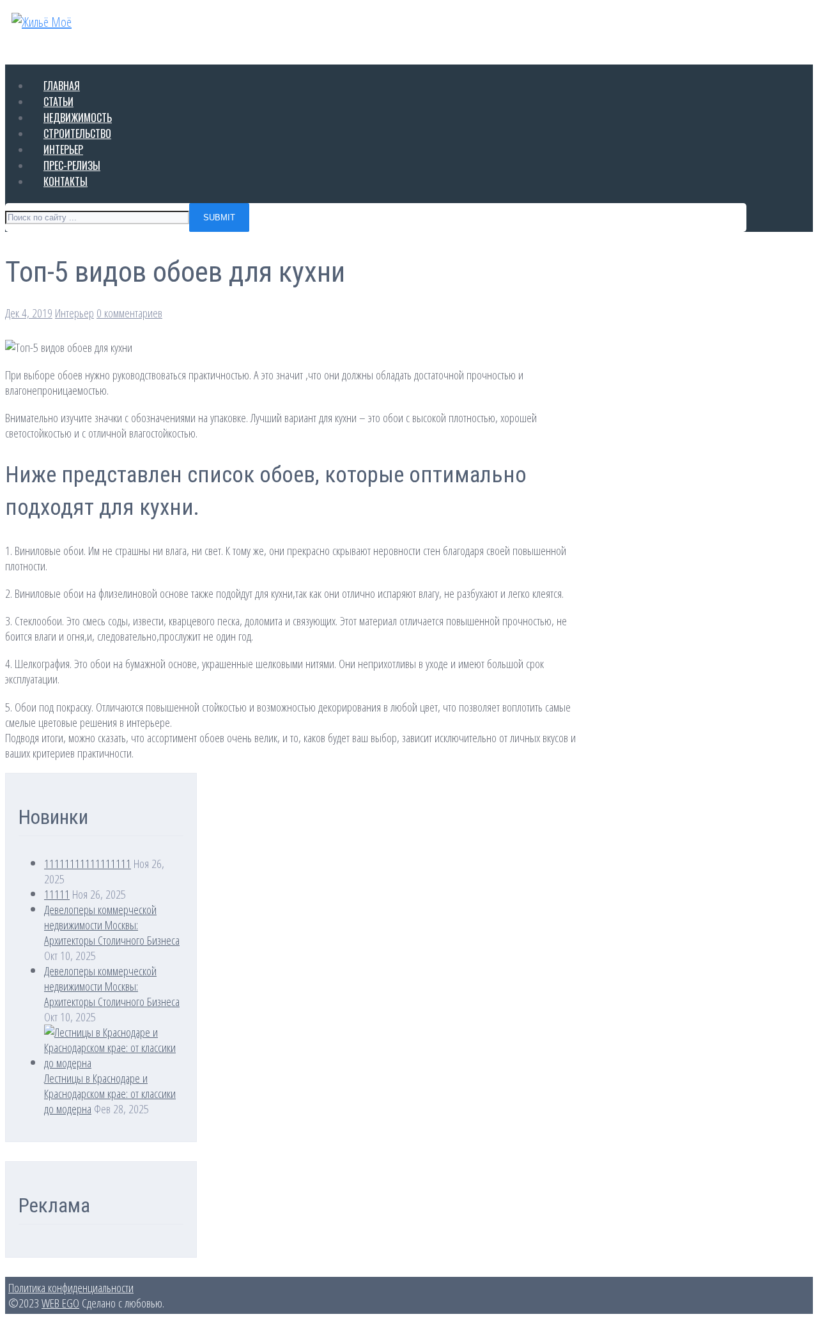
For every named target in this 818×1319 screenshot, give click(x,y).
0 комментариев (129, 312)
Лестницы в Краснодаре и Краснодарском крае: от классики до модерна (110, 1093)
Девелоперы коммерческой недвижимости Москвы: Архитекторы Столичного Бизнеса (112, 925)
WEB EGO (60, 1302)
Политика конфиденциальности (71, 1287)
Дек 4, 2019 (28, 312)
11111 (57, 894)
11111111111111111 (87, 863)
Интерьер (74, 312)
